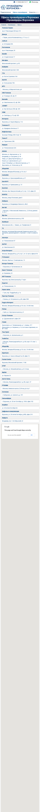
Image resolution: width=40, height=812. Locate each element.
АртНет (4, 244)
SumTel (4, 80)
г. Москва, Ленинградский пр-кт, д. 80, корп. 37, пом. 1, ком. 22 (19, 342)
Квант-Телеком (7, 270)
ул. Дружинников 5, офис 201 (11, 318)
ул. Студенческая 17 (8, 57)
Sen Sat (4, 207)
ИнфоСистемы (6, 132)
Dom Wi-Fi (5, 181)
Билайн (4, 54)
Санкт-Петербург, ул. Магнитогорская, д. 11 (16, 163)
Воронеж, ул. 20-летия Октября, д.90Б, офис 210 (17, 414)
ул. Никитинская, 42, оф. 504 (11, 102)
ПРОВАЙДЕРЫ (14, 6)
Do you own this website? (14, 435)
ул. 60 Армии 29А (7, 44)
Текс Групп (5, 332)
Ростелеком (6, 47)
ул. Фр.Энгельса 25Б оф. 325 (11, 109)
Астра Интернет (7, 250)
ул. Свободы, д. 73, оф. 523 (10, 115)
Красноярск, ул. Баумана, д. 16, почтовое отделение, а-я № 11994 (20, 328)
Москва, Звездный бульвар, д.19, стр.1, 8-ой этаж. (18, 305)
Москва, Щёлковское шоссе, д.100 (13, 218)
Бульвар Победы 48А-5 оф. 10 (11, 135)
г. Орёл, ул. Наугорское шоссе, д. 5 (13, 312)
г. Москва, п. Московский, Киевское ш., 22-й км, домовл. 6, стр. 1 (20, 211)
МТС (3, 86)
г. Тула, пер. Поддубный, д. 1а (11, 292)
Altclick (4, 151)
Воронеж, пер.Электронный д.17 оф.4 (14, 279)
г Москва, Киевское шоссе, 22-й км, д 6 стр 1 (16, 388)
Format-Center (6, 359)
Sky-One (4, 215)
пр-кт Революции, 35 (8, 50)
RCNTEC (4, 194)
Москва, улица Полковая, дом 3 (12, 197)
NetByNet (5, 67)
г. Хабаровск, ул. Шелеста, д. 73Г (12, 395)
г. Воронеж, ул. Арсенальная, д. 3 (12, 335)
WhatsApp (34, 2)
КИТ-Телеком (6, 276)
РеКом (4, 309)
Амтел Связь (6, 379)
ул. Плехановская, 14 (9, 286)
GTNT (4, 366)
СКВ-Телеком (6, 93)
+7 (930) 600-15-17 (22, 2)
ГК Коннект (5, 257)
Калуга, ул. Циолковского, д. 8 (11, 161)
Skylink (4, 372)
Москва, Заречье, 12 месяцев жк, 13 (13, 260)
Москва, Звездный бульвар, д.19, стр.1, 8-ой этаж (17, 349)
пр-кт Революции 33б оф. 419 (11, 31)
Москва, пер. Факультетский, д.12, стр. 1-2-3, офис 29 (19, 191)
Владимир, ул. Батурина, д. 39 (11, 156)
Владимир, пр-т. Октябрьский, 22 (12, 421)
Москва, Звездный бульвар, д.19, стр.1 (14, 171)
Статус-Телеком (7, 315)
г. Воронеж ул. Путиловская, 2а (12, 266)
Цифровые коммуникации (10, 411)
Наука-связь (6, 289)
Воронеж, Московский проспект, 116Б (14, 362)
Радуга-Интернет (7, 302)
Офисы (19, 25)
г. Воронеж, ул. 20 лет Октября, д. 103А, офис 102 (17, 401)
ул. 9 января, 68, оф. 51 (9, 96)
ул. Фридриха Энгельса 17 (10, 128)
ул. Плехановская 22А (9, 148)
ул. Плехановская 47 (8, 241)
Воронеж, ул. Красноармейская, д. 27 (14, 178)
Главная (3, 25)
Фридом (4, 144)
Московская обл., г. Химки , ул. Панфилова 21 (16, 225)
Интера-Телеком (7, 263)
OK (32, 435)
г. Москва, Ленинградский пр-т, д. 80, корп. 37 (16, 382)
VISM (3, 112)
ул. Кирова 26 (6, 375)
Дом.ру (4, 34)
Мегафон (5, 60)
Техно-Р (4, 138)
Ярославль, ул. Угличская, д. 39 (12, 165)
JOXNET (4, 106)
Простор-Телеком (8, 296)
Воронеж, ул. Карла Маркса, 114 (12, 122)
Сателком (5, 392)
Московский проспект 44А (10, 70)
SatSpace (5, 201)
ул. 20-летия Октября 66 (9, 408)
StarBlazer (5, 222)
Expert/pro (5, 353)
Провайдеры (11, 25)
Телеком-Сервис (7, 28)
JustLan (4, 41)
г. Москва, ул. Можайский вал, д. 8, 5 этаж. (15, 369)
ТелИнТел (5, 338)
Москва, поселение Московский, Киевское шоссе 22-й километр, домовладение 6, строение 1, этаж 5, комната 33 (20, 233)
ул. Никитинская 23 (8, 247)
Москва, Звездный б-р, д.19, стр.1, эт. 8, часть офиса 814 (20, 254)
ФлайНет (5, 405)
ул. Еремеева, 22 (7, 273)
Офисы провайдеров (20, 12)
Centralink (5, 175)
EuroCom (5, 188)
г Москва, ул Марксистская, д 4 (12, 89)
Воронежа (12, 8)
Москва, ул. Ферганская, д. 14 (11, 154)
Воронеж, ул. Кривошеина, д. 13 (12, 184)
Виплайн (5, 99)
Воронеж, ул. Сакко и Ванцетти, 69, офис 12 (16, 356)
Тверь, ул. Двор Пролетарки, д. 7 (12, 158)
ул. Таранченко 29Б (8, 141)
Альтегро (5, 237)
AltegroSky (5, 346)
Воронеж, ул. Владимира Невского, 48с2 (15, 204)
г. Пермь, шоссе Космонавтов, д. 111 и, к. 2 (15, 37)
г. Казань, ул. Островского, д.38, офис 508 (15, 299)
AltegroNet (5, 168)
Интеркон (5, 119)
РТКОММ (5, 385)
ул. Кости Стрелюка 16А (9, 76)
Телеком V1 (6, 125)
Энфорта (5, 418)
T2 (3, 228)
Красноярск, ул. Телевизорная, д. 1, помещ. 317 (17, 325)
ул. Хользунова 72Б (8, 83)
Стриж (4, 322)
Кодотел (5, 283)
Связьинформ (6, 398)
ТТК (3, 73)
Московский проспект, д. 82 (11, 63)
